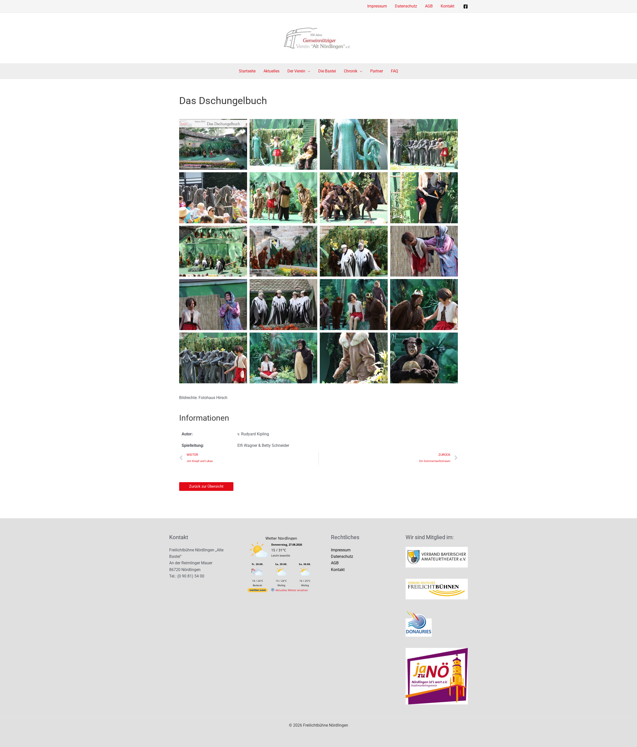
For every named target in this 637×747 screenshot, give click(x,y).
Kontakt (338, 569)
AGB (335, 563)
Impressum (341, 550)
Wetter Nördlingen (281, 538)
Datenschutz (342, 556)
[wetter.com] (257, 591)
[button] (307, 71)
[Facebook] (465, 6)
